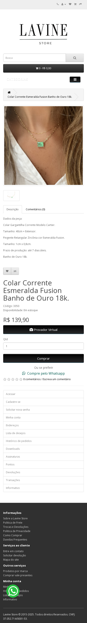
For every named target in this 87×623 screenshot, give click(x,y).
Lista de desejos (15, 433)
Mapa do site (11, 559)
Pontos (10, 464)
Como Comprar (12, 535)
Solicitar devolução (14, 555)
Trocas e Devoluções (15, 527)
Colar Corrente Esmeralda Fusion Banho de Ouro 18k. (40, 97)
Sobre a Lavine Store (15, 518)
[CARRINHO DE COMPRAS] (75, 4)
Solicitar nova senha (18, 409)
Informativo (13, 488)
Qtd (5, 339)
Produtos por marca (15, 571)
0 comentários (32, 379)
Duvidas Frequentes (15, 539)
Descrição (13, 209)
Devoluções (13, 472)
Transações (13, 480)
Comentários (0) (35, 209)
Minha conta (13, 417)
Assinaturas (13, 456)
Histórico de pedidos (18, 441)
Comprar (43, 358)
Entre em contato (13, 551)
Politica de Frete (12, 522)
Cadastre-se (13, 402)
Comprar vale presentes (17, 575)
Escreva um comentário (57, 379)
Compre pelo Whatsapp (45, 373)
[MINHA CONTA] (63, 4)
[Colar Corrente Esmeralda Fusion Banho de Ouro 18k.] (43, 145)
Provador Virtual (45, 329)
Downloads (13, 449)
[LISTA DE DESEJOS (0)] (70, 4)
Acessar (10, 394)
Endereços (12, 425)
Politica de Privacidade (16, 531)
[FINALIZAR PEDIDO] (80, 4)
